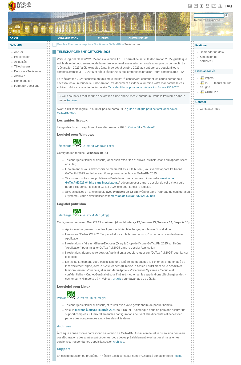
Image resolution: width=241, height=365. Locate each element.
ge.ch (14, 38)
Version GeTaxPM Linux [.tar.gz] (81, 298)
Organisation (68, 38)
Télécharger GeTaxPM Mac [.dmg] (82, 215)
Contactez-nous (210, 108)
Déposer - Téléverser (27, 71)
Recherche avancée (207, 20)
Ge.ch (61, 44)
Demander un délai (212, 52)
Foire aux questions (26, 85)
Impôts (86, 44)
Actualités (20, 61)
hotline (178, 355)
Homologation (23, 80)
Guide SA (134, 127)
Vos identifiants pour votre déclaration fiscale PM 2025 (143, 87)
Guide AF (149, 127)
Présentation (22, 57)
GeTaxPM (115, 44)
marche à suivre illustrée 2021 (95, 310)
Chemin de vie (138, 38)
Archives (19, 76)
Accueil (19, 52)
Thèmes (103, 38)
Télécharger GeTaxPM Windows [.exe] (85, 146)
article (117, 278)
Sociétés (100, 44)
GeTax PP (211, 92)
